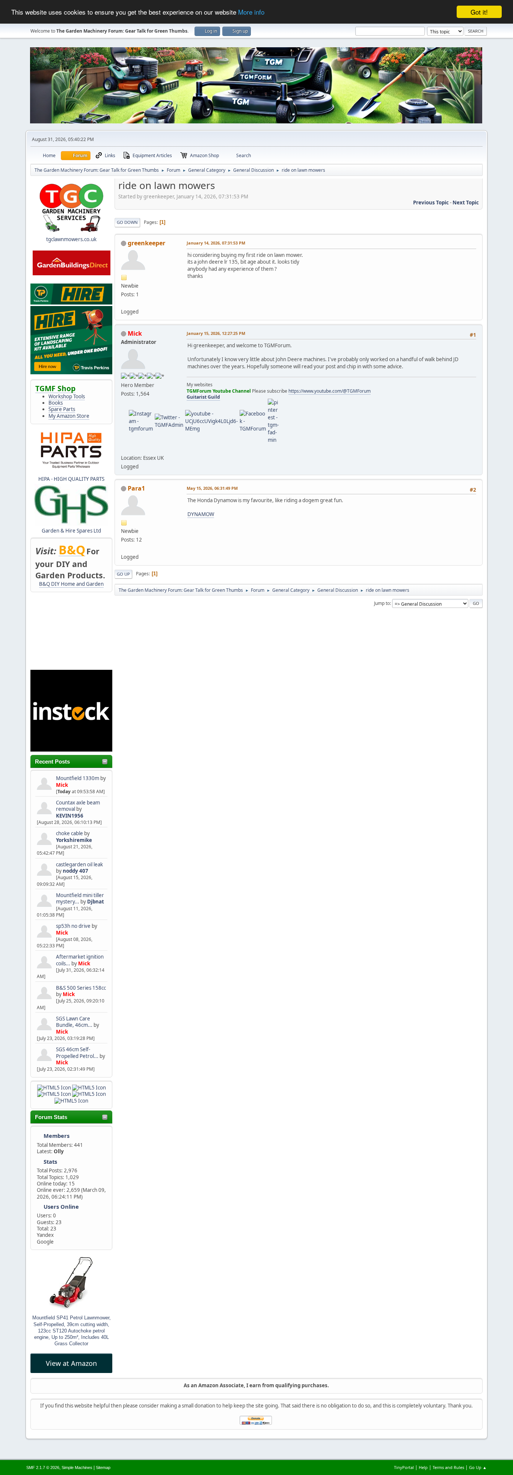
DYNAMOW (200, 514)
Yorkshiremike (74, 840)
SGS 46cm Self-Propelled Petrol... (77, 1052)
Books (55, 402)
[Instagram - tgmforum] (141, 420)
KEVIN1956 (69, 815)
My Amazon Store (68, 416)
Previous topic (431, 202)
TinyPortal (404, 1467)
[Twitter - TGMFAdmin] (169, 420)
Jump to (382, 603)
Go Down (127, 222)
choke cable (70, 833)
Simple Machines (77, 1467)
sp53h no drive (73, 926)
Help (423, 1467)
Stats (50, 1161)
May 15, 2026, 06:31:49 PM (212, 488)
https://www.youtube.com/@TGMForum (329, 391)
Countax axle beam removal (78, 805)
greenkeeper (146, 243)
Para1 (136, 488)
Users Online (61, 1206)
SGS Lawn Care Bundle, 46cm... (74, 1021)
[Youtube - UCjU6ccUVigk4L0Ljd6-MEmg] (211, 420)
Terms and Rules (448, 1467)
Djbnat (95, 901)
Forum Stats (51, 1117)
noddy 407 (75, 870)
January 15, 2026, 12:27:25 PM (216, 333)
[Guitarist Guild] (124, 448)
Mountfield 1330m (77, 778)
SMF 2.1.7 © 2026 (42, 1467)
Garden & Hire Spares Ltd (71, 530)
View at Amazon (71, 1363)
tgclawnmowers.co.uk (71, 239)
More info (251, 12)
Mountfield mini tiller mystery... (80, 898)
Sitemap (103, 1467)
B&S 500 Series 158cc (81, 987)
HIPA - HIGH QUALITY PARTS (71, 479)
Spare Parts (61, 409)
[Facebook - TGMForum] (253, 420)
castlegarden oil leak (79, 864)
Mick (62, 785)
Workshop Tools (66, 396)
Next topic (466, 202)
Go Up (123, 574)
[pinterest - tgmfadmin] (273, 420)
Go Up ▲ (478, 1467)
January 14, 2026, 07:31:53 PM (216, 243)
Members (56, 1135)
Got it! (479, 12)
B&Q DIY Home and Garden (71, 584)
